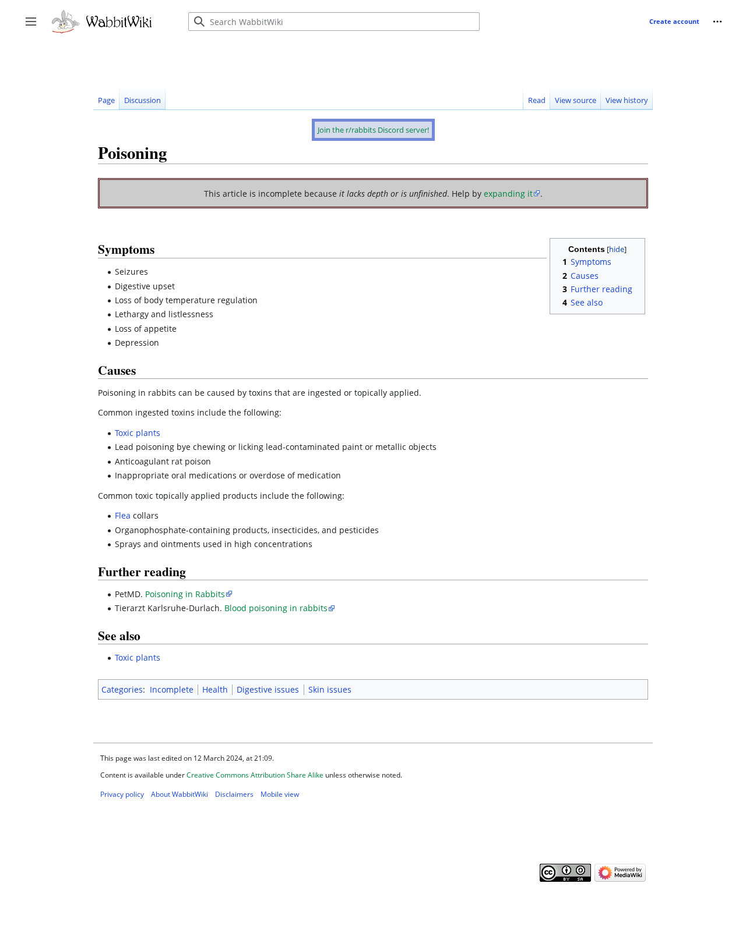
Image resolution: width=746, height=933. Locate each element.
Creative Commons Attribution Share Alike (254, 775)
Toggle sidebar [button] (34, 27)
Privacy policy (122, 794)
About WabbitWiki (179, 794)
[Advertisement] (305, 57)
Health (215, 689)
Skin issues (329, 689)
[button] (718, 21)
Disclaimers (234, 794)
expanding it (508, 193)
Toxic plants (137, 432)
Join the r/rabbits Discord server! (373, 130)
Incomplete (171, 689)
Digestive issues (268, 689)
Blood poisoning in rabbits (276, 607)
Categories (122, 689)
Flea (123, 515)
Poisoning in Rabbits (185, 593)
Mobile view (280, 794)
